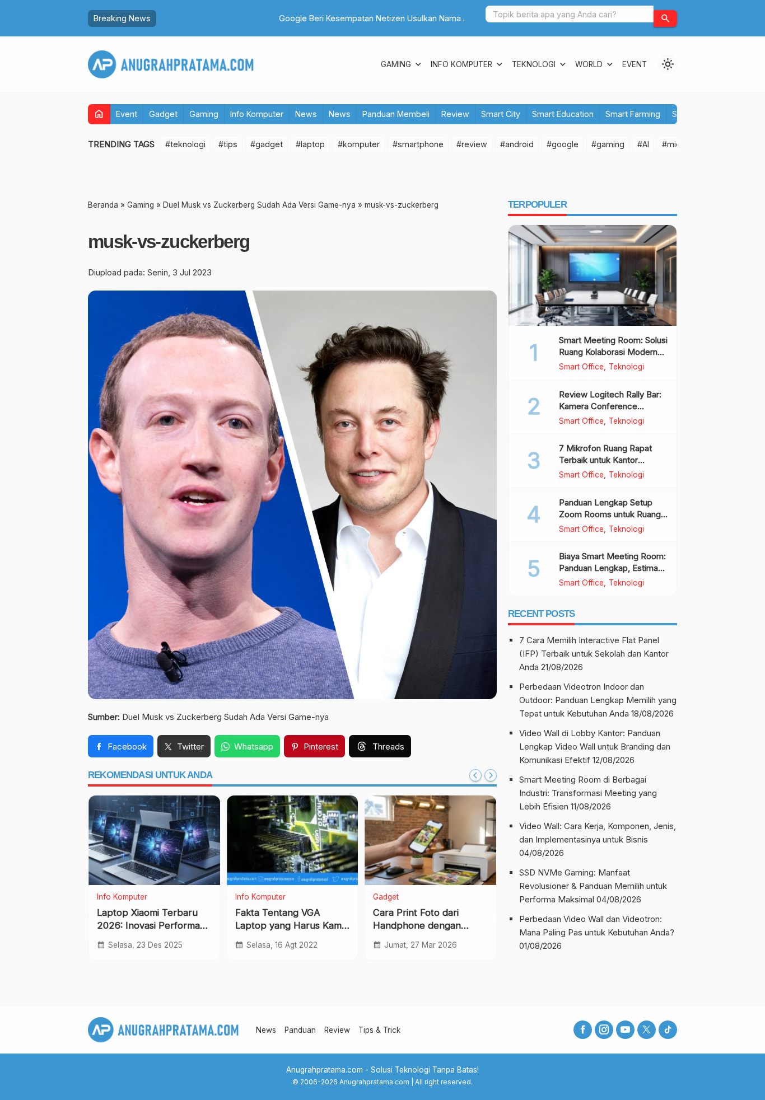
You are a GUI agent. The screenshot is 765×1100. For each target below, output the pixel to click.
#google (563, 144)
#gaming (607, 144)
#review (471, 144)
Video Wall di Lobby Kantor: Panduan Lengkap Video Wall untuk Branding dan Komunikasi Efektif (594, 746)
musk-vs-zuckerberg (168, 241)
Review (455, 114)
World (589, 64)
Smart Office (581, 367)
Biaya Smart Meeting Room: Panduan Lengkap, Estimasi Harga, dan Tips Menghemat (613, 568)
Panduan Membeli (396, 114)
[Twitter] (646, 1030)
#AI (643, 144)
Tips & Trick (379, 1030)
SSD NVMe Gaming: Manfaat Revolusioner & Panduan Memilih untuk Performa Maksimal (593, 886)
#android (517, 144)
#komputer (359, 144)
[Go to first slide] (490, 775)
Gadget (163, 114)
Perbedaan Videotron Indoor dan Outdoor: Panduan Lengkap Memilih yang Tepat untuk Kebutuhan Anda (598, 700)
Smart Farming (632, 114)
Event (634, 64)
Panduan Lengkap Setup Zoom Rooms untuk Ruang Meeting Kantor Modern (610, 514)
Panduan (300, 1030)
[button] (665, 18)
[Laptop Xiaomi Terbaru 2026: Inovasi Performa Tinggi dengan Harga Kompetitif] (154, 840)
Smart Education (563, 114)
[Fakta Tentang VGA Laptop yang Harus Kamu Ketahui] (292, 840)
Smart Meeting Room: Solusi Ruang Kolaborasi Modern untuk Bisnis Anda (613, 352)
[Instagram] (604, 1030)
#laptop (310, 144)
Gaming (396, 64)
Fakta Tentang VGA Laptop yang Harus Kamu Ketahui (291, 925)
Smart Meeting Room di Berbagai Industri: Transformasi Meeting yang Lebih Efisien (588, 793)
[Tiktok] (668, 1030)
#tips (227, 144)
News (306, 114)
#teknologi (185, 144)
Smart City (500, 114)
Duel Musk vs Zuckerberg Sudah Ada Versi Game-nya (225, 717)
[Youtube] (625, 1030)
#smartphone (418, 144)
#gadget (266, 144)
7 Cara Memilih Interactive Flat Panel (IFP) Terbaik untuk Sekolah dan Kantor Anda (594, 653)
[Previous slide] (475, 775)
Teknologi (534, 64)
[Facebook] (582, 1030)
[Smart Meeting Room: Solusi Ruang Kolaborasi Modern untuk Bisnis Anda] (593, 275)
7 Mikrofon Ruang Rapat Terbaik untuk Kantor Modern (605, 460)
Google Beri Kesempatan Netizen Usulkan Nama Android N (272, 18)
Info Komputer (461, 64)
